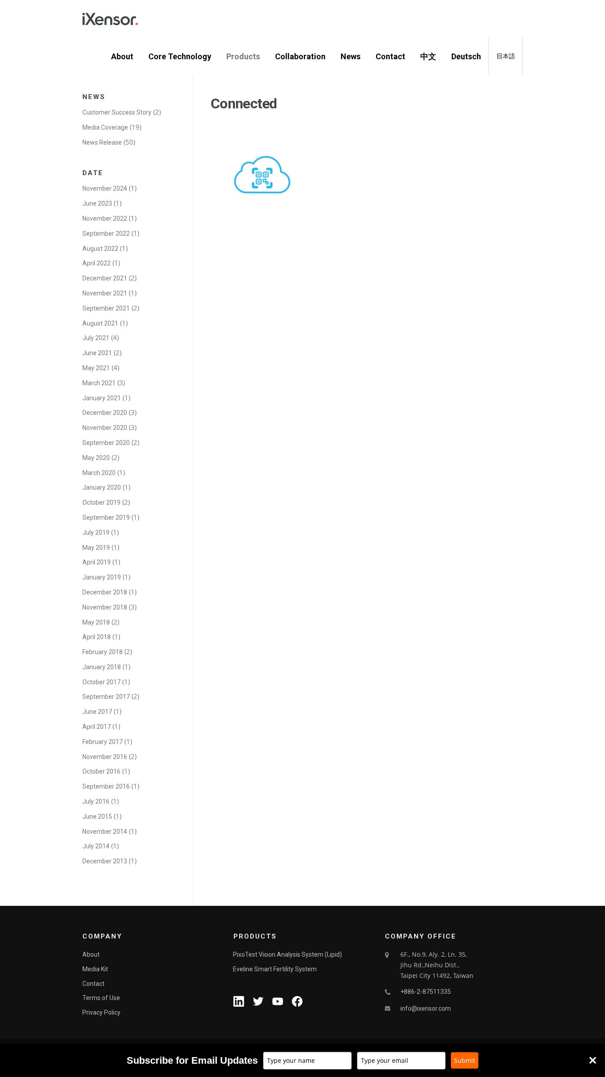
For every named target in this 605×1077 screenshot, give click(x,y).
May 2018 (96, 622)
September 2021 (106, 308)
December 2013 (104, 861)
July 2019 (95, 532)
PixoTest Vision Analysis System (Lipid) (287, 954)
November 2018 (104, 607)
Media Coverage (105, 127)
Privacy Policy (101, 1012)
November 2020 (104, 427)
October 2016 (101, 771)
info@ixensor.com (425, 1008)
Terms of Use (101, 997)
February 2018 (102, 651)
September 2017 (106, 696)
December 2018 (104, 592)
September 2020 (106, 442)
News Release (102, 142)
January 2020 (101, 487)
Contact (390, 56)
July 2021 (95, 337)
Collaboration (300, 56)
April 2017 (96, 726)
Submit (464, 1060)
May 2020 (96, 457)
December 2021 (104, 278)
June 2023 (97, 203)
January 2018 (101, 667)
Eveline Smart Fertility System (275, 969)
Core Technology (179, 56)
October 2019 (101, 502)
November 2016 (104, 756)
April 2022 (96, 263)
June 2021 (97, 352)
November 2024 (104, 188)
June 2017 (97, 711)
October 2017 (101, 682)
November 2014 (104, 831)
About (122, 56)
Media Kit (95, 969)
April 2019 (96, 562)
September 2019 (106, 517)
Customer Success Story (116, 112)
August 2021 (100, 323)
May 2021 (96, 368)
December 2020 (104, 412)
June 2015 (97, 816)
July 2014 (95, 846)
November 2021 (104, 293)
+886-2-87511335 (425, 991)
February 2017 (102, 741)
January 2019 (101, 577)
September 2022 (106, 233)
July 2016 (95, 801)
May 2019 (96, 547)
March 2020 (99, 472)
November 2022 (104, 218)
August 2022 (100, 248)
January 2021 (101, 398)
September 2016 (106, 786)
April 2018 (96, 636)
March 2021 (99, 383)
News (351, 56)
